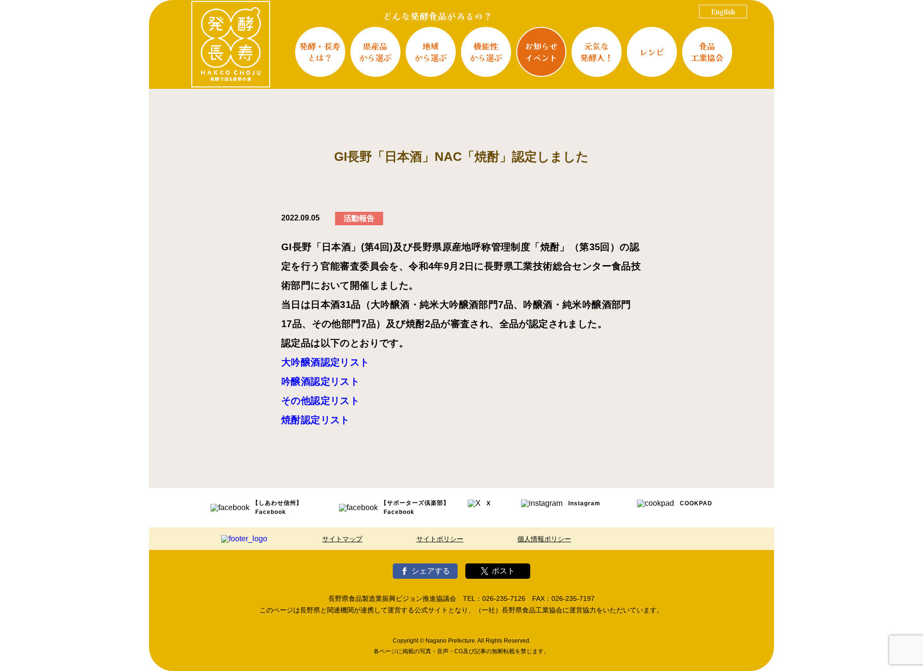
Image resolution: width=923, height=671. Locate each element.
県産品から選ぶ (375, 51)
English (723, 11)
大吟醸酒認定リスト (325, 362)
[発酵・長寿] (230, 44)
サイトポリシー (439, 539)
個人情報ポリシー (544, 539)
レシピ (651, 52)
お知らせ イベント (541, 51)
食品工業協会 (707, 51)
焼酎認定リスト (315, 420)
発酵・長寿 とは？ (319, 51)
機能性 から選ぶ (486, 51)
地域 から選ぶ (430, 51)
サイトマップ (342, 539)
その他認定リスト (320, 400)
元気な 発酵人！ (596, 51)
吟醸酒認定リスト (320, 381)
